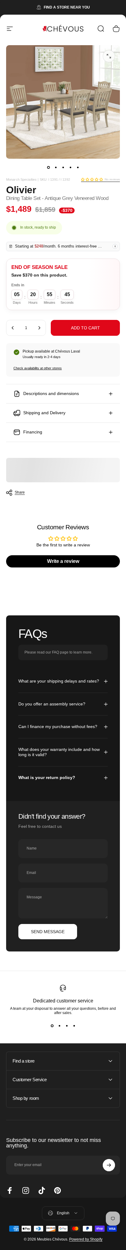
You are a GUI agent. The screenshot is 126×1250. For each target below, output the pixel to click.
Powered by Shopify (85, 1239)
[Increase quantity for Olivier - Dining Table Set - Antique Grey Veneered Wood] (39, 327)
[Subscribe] (109, 1165)
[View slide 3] (66, 1026)
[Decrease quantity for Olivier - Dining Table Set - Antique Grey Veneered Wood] (12, 327)
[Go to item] (48, 167)
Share (20, 492)
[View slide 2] (59, 1026)
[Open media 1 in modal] (109, 56)
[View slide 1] (52, 1026)
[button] (92, 179)
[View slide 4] (74, 1026)
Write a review (63, 561)
